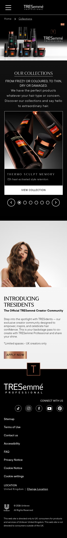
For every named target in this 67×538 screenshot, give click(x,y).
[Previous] (11, 202)
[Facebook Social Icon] (39, 408)
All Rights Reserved (23, 510)
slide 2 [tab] (25, 202)
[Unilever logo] (7, 507)
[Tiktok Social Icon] (18, 408)
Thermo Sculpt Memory (31, 174)
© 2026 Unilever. (22, 506)
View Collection (42, 190)
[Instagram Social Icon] (28, 408)
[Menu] (7, 7)
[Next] (56, 202)
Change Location (37, 489)
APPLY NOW (15, 354)
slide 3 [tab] (30, 202)
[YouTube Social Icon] (49, 408)
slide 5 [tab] (42, 202)
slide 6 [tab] (47, 202)
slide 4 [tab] (36, 202)
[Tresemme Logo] (23, 388)
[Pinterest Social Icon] (60, 408)
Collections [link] (25, 19)
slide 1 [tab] (19, 202)
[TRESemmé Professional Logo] (33, 7)
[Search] (59, 7)
